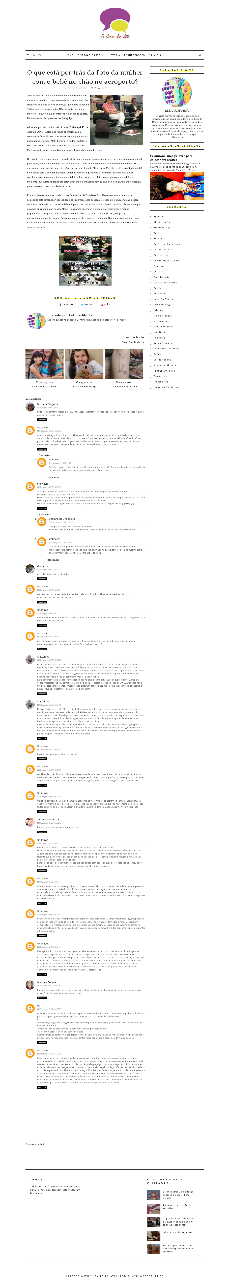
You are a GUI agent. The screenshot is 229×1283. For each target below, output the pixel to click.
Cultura (159, 271)
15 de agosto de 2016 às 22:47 (62, 463)
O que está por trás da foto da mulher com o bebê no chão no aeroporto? (179, 1221)
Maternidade (162, 321)
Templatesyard (113, 1276)
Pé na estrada (163, 343)
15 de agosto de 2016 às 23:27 (50, 487)
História (114, 55)
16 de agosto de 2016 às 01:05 (62, 522)
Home (70, 55)
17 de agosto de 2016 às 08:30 (50, 1054)
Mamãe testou (163, 315)
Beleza (158, 238)
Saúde (157, 354)
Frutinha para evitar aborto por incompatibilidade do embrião (179, 1248)
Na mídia (155, 55)
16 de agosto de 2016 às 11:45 (49, 882)
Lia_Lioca (43, 656)
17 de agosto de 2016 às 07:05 (50, 1009)
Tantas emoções (77, 88)
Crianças (159, 266)
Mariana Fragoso (47, 982)
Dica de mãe (162, 277)
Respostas (45, 455)
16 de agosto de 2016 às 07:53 (50, 750)
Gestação (160, 293)
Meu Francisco (163, 326)
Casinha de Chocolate (62, 518)
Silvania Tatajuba (47, 404)
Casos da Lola (163, 249)
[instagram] (39, 54)
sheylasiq (43, 483)
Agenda (158, 216)
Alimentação (162, 222)
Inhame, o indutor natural (178, 1232)
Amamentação (163, 227)
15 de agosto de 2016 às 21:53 (50, 431)
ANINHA (42, 633)
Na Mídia (159, 332)
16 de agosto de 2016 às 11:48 (49, 914)
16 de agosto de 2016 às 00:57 (50, 613)
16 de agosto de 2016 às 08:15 (50, 796)
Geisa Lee (42, 566)
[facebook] (28, 54)
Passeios (159, 337)
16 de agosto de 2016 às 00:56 (50, 590)
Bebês (158, 233)
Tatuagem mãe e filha (124, 386)
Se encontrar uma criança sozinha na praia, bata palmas (178, 1194)
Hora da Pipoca (164, 299)
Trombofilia (161, 381)
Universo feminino (166, 387)
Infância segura (164, 304)
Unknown (42, 427)
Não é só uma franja (84, 386)
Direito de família (165, 282)
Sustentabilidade (165, 365)
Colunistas (161, 255)
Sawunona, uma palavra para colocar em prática (171, 158)
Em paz (158, 288)
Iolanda (159, 310)
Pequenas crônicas (166, 348)
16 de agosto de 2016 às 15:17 (49, 947)
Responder (42, 420)
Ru (39, 1005)
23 (105, 88)
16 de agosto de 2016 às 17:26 (50, 986)
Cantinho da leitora (167, 244)
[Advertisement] (177, 415)
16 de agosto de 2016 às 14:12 (61, 542)
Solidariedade (162, 359)
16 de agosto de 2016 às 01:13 (49, 637)
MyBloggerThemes (148, 1276)
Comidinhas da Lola (167, 260)
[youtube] (33, 54)
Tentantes (160, 376)
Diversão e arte (89, 55)
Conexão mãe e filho (44, 386)
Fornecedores (134, 55)
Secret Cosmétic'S (48, 819)
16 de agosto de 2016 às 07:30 (50, 660)
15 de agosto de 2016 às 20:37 (50, 408)
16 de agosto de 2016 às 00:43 (50, 570)
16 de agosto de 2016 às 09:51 (50, 843)
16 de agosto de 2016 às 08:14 (50, 770)
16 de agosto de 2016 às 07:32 (50, 705)
